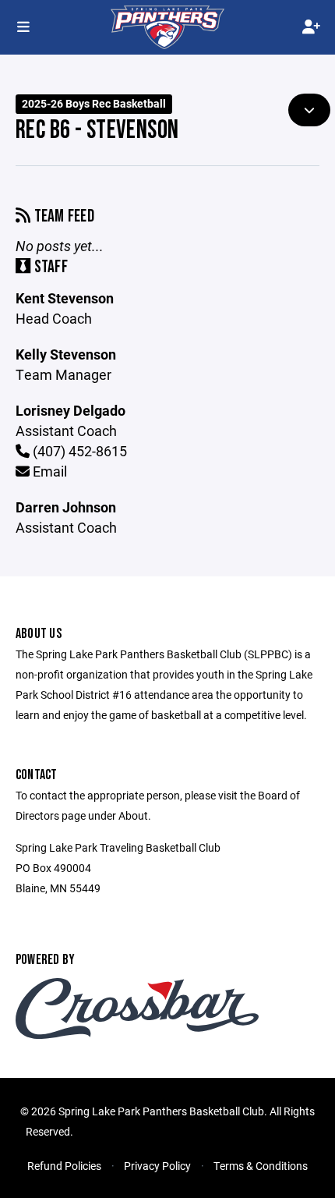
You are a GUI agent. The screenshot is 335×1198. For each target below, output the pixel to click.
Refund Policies (64, 1165)
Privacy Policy (157, 1165)
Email (48, 471)
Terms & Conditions (260, 1165)
